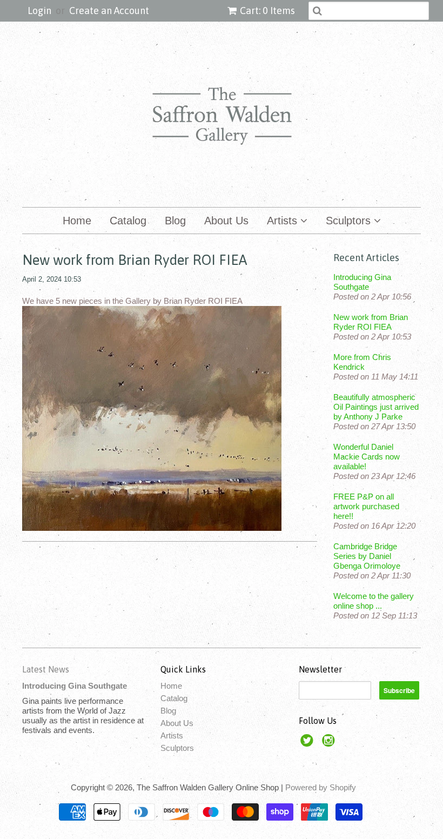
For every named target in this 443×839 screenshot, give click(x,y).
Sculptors (350, 221)
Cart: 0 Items (267, 10)
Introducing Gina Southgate (362, 281)
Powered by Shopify (320, 787)
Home (77, 221)
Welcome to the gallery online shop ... (373, 600)
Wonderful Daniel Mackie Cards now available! (366, 456)
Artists (283, 221)
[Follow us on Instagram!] (330, 743)
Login (39, 10)
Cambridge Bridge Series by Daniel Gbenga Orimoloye (366, 556)
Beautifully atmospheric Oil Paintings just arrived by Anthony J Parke (376, 406)
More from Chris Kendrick (362, 361)
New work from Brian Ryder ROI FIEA (370, 321)
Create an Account (109, 10)
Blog (175, 221)
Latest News (45, 669)
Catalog (128, 221)
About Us (226, 221)
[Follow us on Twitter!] (308, 743)
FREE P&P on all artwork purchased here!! (366, 506)
